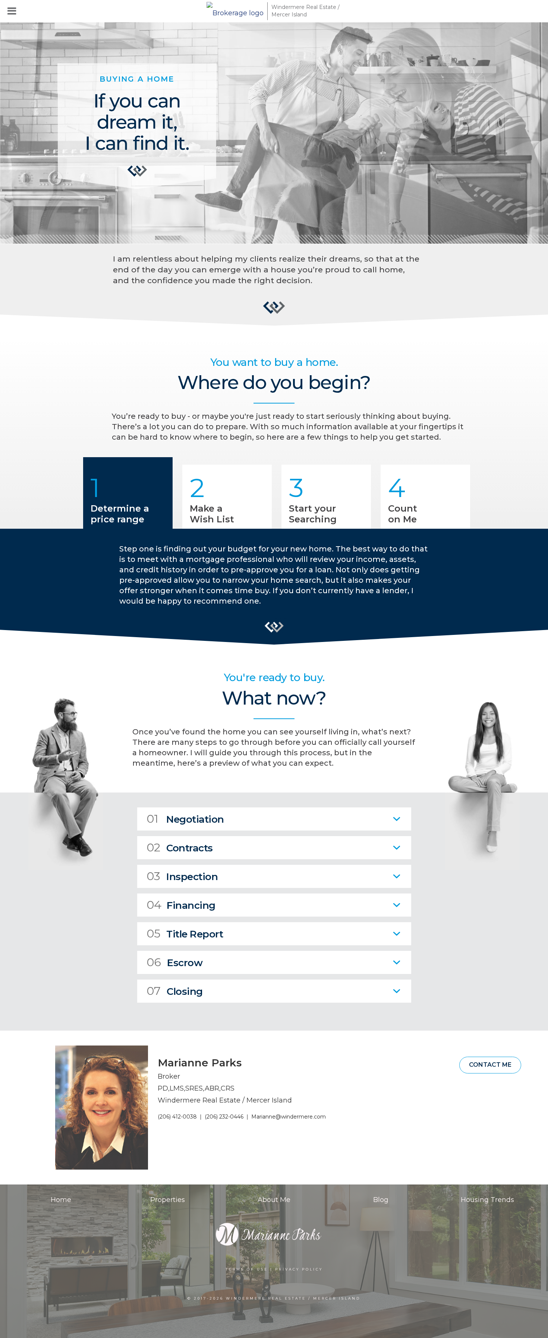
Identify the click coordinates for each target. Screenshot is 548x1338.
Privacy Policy (299, 1269)
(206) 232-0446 (224, 1116)
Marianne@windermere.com (288, 1116)
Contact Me (490, 1064)
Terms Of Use (247, 1269)
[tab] (274, 819)
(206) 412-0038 (177, 1116)
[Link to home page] (235, 11)
